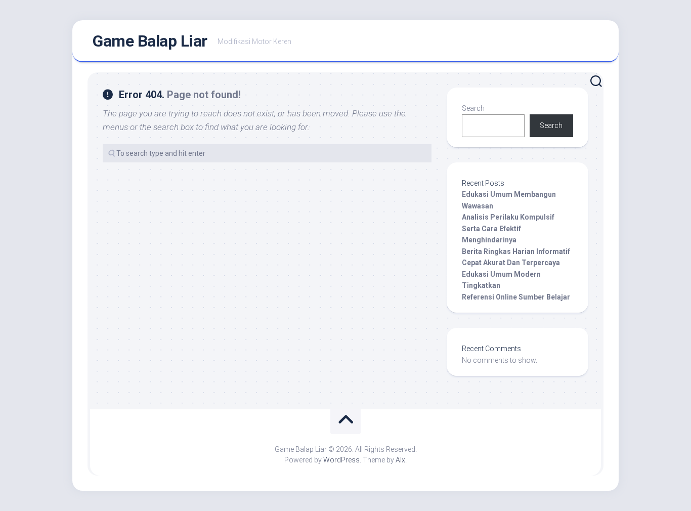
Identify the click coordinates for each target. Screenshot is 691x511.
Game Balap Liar (150, 41)
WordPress (341, 460)
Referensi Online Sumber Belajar (516, 297)
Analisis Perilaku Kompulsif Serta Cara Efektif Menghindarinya (508, 228)
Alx (400, 460)
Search (473, 108)
